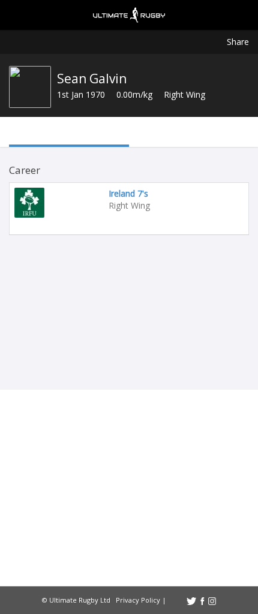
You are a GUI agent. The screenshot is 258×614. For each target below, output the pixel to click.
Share (238, 41)
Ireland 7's (128, 193)
